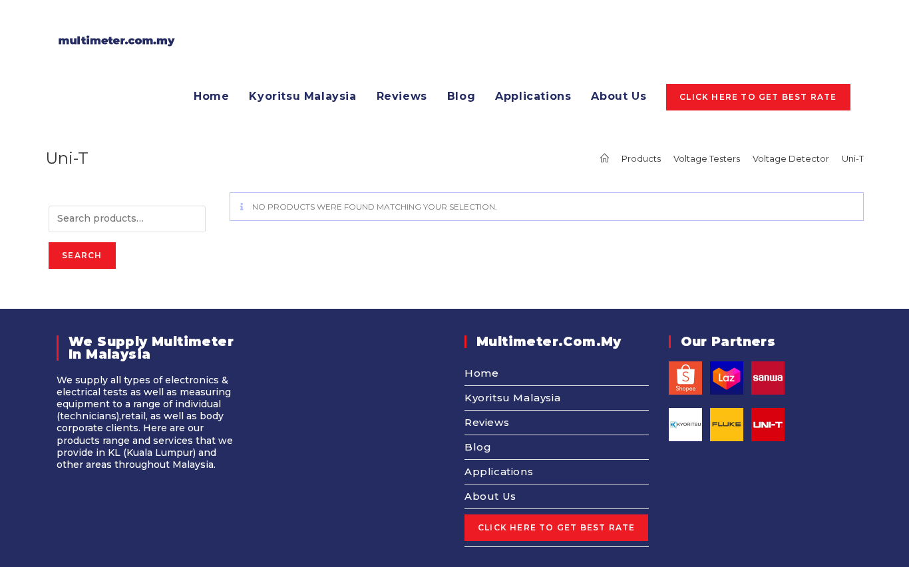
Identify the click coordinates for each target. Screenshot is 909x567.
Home (481, 373)
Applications (498, 471)
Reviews (486, 422)
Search (82, 255)
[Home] (604, 158)
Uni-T (853, 158)
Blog (477, 447)
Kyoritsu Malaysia (512, 397)
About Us (490, 496)
